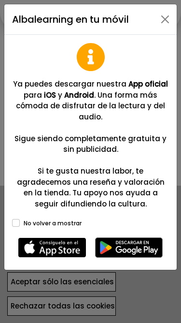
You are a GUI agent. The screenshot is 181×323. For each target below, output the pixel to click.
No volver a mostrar (53, 223)
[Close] (165, 19)
